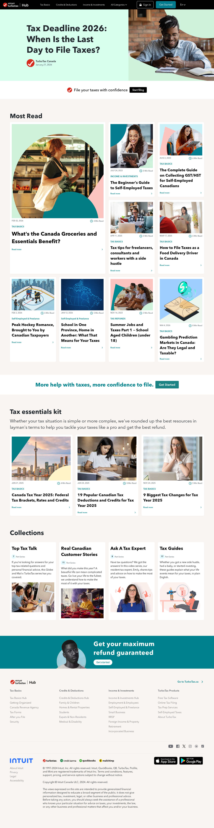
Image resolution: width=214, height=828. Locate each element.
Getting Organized (20, 702)
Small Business (117, 712)
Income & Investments (94, 4)
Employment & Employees (123, 702)
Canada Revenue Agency (24, 707)
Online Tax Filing (167, 702)
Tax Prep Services (167, 707)
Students (64, 712)
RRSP (112, 717)
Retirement (115, 726)
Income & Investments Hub (124, 698)
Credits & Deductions (66, 4)
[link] (58, 226)
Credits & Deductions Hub (74, 698)
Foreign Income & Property (124, 721)
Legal (13, 776)
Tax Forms (15, 712)
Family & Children (69, 702)
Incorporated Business (121, 731)
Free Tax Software (168, 698)
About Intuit (16, 768)
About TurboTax (167, 717)
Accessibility (17, 780)
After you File (17, 717)
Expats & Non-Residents (72, 717)
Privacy (14, 772)
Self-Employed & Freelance (124, 707)
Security (14, 721)
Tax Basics (45, 4)
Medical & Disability (70, 721)
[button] (196, 4)
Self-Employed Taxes (169, 712)
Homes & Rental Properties (74, 707)
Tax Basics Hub (18, 698)
